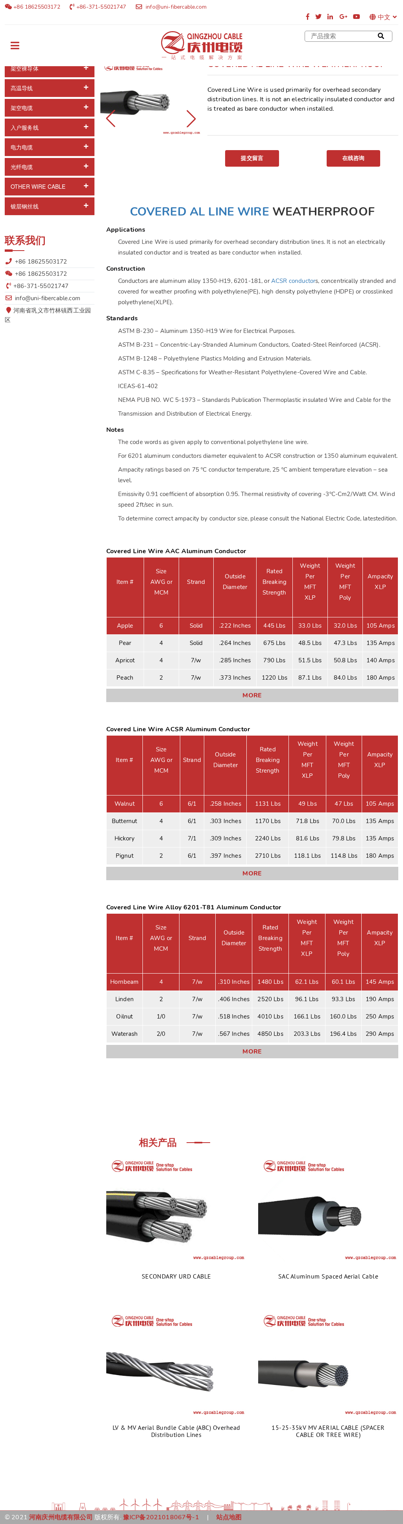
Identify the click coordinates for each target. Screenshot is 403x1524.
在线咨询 (353, 158)
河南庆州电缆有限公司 (61, 1517)
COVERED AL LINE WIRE (199, 212)
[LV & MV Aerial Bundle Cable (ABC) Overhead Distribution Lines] (176, 1363)
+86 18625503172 (36, 7)
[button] (191, 118)
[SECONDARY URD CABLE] (176, 1208)
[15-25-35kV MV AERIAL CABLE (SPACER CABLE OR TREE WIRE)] (328, 1363)
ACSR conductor (293, 281)
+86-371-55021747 (101, 7)
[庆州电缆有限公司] (201, 45)
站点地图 (229, 1517)
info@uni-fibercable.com (175, 7)
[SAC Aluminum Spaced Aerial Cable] (328, 1208)
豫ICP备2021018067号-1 (161, 1517)
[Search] (380, 36)
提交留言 (252, 158)
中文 (384, 17)
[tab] (49, 68)
